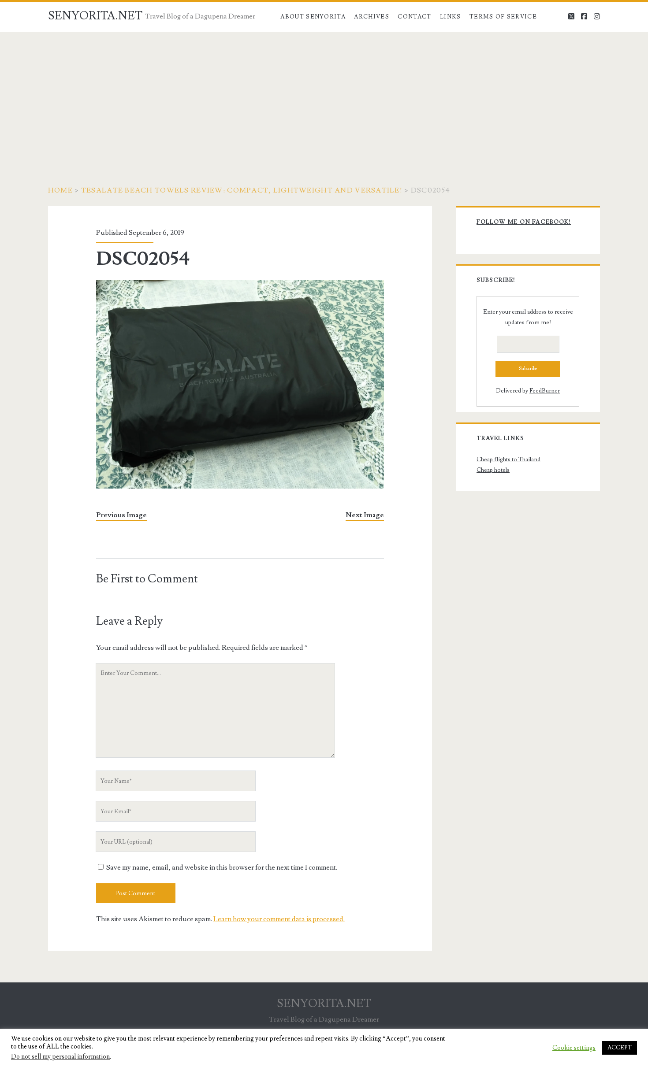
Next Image (365, 515)
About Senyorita (313, 16)
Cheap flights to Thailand (508, 459)
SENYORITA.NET (95, 15)
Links (450, 16)
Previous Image (121, 515)
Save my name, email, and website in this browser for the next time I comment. (221, 867)
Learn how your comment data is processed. (279, 919)
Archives (371, 16)
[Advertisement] (324, 97)
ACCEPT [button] (619, 1047)
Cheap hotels (493, 470)
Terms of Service (503, 16)
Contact (414, 16)
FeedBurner (544, 390)
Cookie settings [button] (574, 1048)
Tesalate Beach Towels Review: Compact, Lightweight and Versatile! (241, 190)
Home (60, 190)
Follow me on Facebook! (524, 222)
